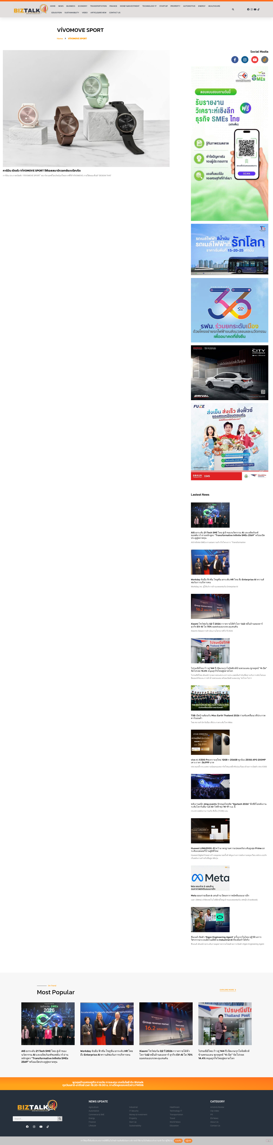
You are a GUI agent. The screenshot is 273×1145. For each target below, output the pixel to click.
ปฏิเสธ (188, 1140)
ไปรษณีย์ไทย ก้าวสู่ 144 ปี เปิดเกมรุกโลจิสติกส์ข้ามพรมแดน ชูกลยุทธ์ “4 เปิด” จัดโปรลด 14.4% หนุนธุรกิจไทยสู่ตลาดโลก (229, 669)
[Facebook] (248, 9)
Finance (113, 6)
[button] (233, 9)
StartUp (163, 6)
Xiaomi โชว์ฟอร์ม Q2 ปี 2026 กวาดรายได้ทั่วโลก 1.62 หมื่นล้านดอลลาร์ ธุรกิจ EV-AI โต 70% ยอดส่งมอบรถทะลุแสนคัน (227, 625)
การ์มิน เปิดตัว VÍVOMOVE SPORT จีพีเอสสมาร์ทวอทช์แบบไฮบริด (42, 170)
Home (52, 6)
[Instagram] (251, 9)
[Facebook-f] (234, 59)
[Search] (59, 1118)
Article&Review (98, 12)
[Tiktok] (258, 9)
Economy (82, 6)
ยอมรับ (178, 1140)
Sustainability (72, 12)
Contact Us (114, 12)
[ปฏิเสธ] (268, 1140)
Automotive (189, 6)
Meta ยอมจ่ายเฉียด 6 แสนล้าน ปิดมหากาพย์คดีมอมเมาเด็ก (220, 895)
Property (175, 6)
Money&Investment (129, 6)
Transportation (98, 6)
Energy (201, 6)
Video (85, 12)
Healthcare (214, 6)
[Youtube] (255, 9)
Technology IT (149, 6)
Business (70, 6)
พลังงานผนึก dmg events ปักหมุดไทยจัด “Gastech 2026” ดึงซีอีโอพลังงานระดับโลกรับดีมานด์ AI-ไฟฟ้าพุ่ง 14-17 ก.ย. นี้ (228, 805)
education (56, 12)
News (61, 6)
